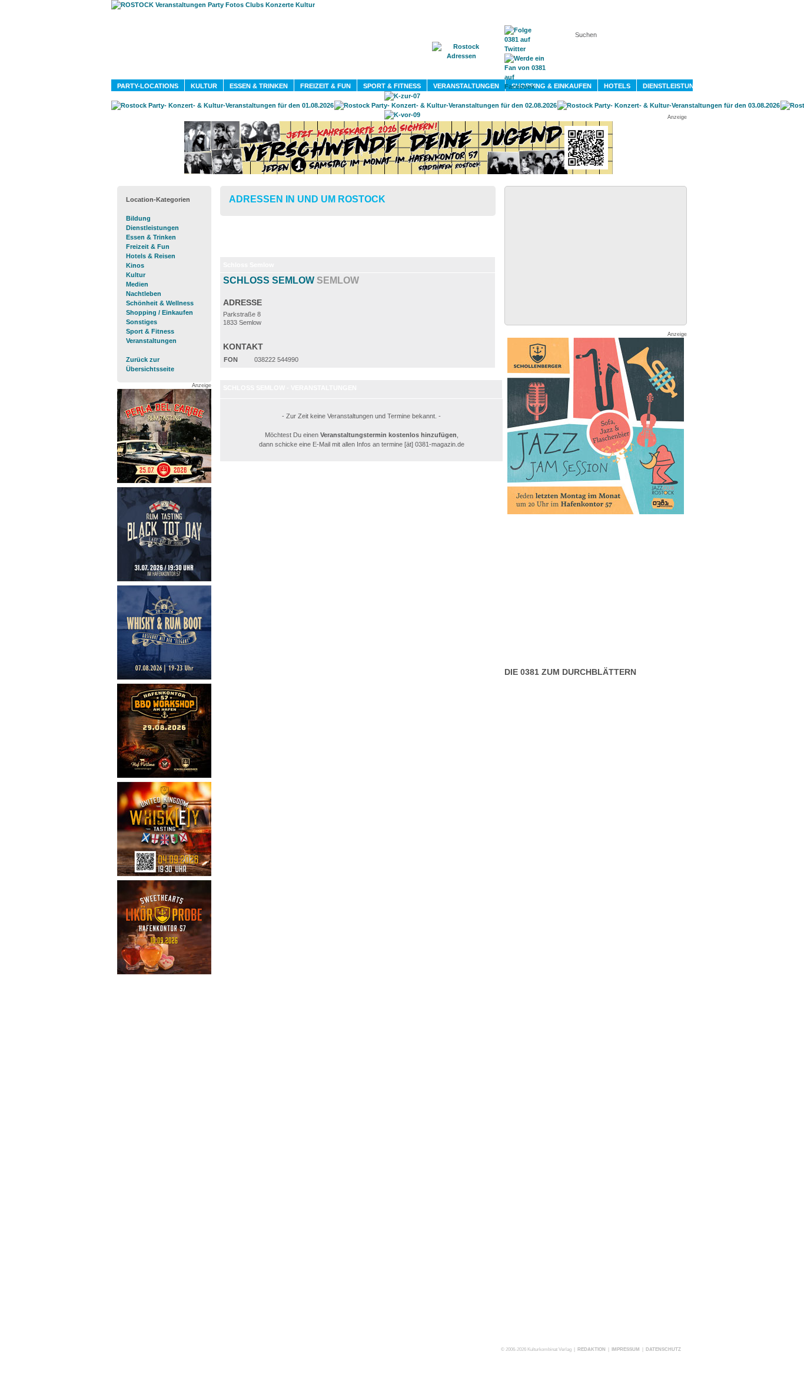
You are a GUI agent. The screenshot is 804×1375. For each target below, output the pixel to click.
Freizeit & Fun (148, 246)
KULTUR (204, 85)
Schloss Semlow (291, 280)
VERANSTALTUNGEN (466, 85)
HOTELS (617, 85)
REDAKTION (591, 1349)
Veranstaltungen (151, 340)
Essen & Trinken (151, 237)
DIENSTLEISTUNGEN (675, 85)
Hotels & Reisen (150, 255)
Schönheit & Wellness (160, 303)
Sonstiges (141, 321)
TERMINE (406, 71)
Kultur (135, 274)
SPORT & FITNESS (392, 85)
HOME (305, 71)
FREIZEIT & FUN (325, 85)
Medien (137, 284)
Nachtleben (143, 293)
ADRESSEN (463, 71)
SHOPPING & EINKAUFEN (551, 85)
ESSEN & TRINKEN (259, 85)
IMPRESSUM (626, 1349)
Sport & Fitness (150, 331)
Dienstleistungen (152, 227)
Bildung (138, 218)
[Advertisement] (164, 1156)
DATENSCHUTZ (663, 1349)
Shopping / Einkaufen (159, 312)
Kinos (135, 265)
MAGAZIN (353, 71)
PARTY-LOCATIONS (147, 85)
